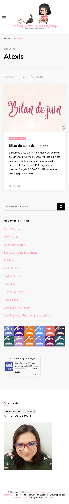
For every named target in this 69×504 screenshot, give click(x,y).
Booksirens (11, 300)
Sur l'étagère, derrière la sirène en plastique (32, 493)
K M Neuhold (12, 268)
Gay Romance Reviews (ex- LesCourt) (28, 315)
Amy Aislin (11, 237)
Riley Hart (10, 284)
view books (35, 375)
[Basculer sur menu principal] (4, 17)
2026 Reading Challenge (22, 358)
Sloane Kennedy (14, 292)
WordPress (50, 497)
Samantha (18, 363)
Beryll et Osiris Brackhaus (20, 253)
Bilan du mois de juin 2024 (29, 145)
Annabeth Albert (15, 245)
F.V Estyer (10, 260)
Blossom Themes (21, 497)
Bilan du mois (17, 138)
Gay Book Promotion (17, 308)
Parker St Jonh (13, 276)
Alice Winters (13, 229)
